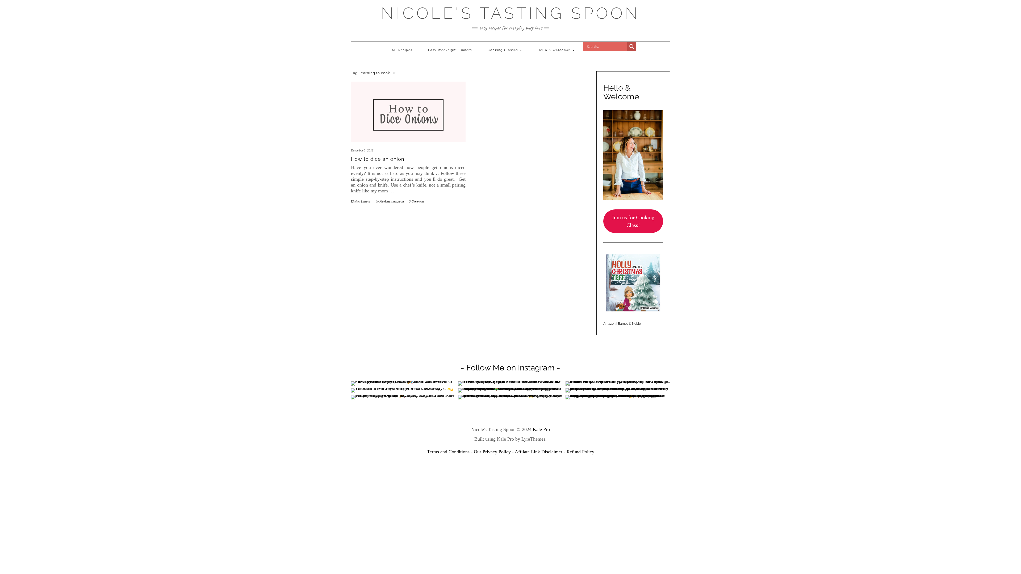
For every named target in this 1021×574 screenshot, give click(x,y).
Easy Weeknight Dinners (450, 50)
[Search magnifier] (631, 46)
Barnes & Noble (629, 324)
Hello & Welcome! (555, 50)
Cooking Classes (503, 50)
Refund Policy (580, 451)
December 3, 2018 (362, 150)
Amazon (609, 324)
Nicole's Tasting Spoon (510, 13)
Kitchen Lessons (360, 201)
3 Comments (416, 201)
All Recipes (402, 50)
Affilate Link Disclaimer (538, 451)
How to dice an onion (377, 159)
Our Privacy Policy (492, 451)
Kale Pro (541, 429)
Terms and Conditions (448, 451)
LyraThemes (533, 439)
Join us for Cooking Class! (633, 221)
